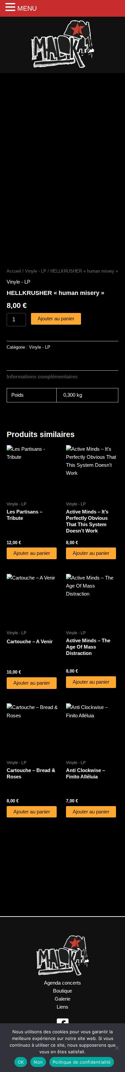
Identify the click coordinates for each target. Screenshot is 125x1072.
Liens (62, 1007)
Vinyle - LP (35, 271)
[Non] (116, 1047)
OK (21, 1062)
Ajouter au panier (56, 318)
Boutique (62, 991)
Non (38, 1062)
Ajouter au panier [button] (31, 553)
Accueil (14, 271)
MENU (27, 8)
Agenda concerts (62, 983)
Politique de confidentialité (82, 1062)
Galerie (62, 999)
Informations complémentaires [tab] (42, 376)
